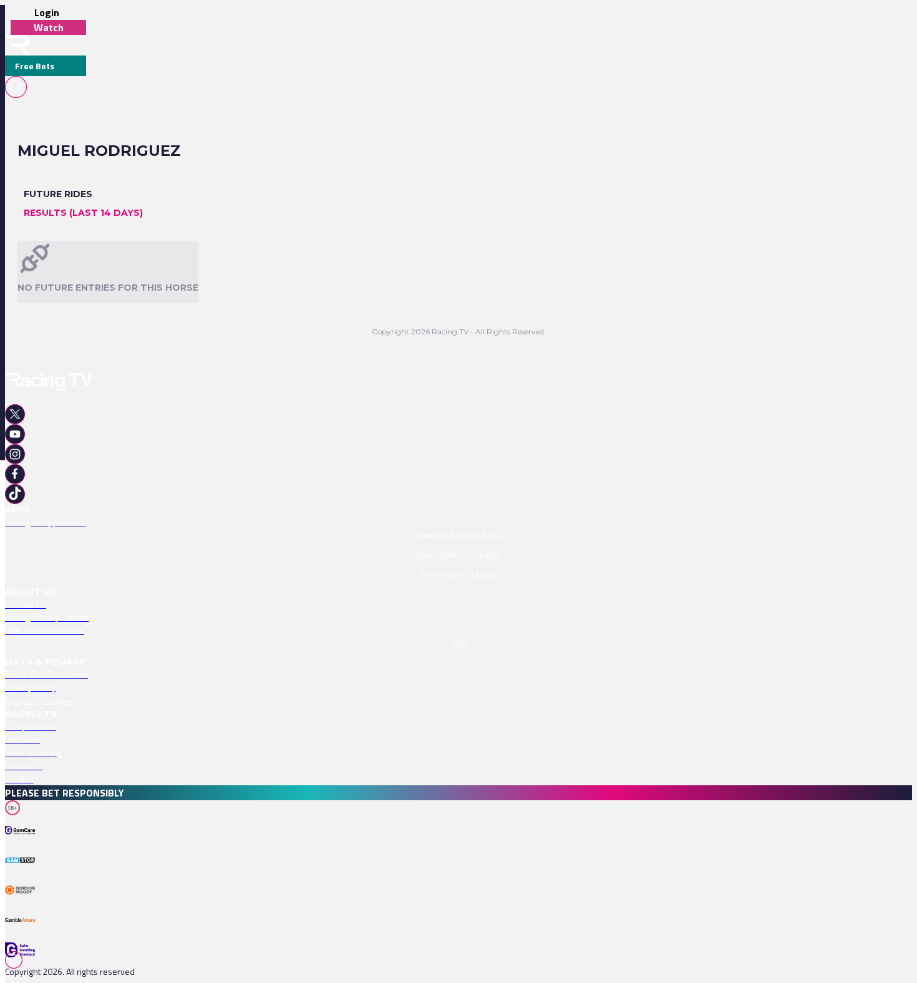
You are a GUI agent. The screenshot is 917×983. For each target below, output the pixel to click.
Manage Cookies (39, 701)
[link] (458, 521)
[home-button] (17, 45)
